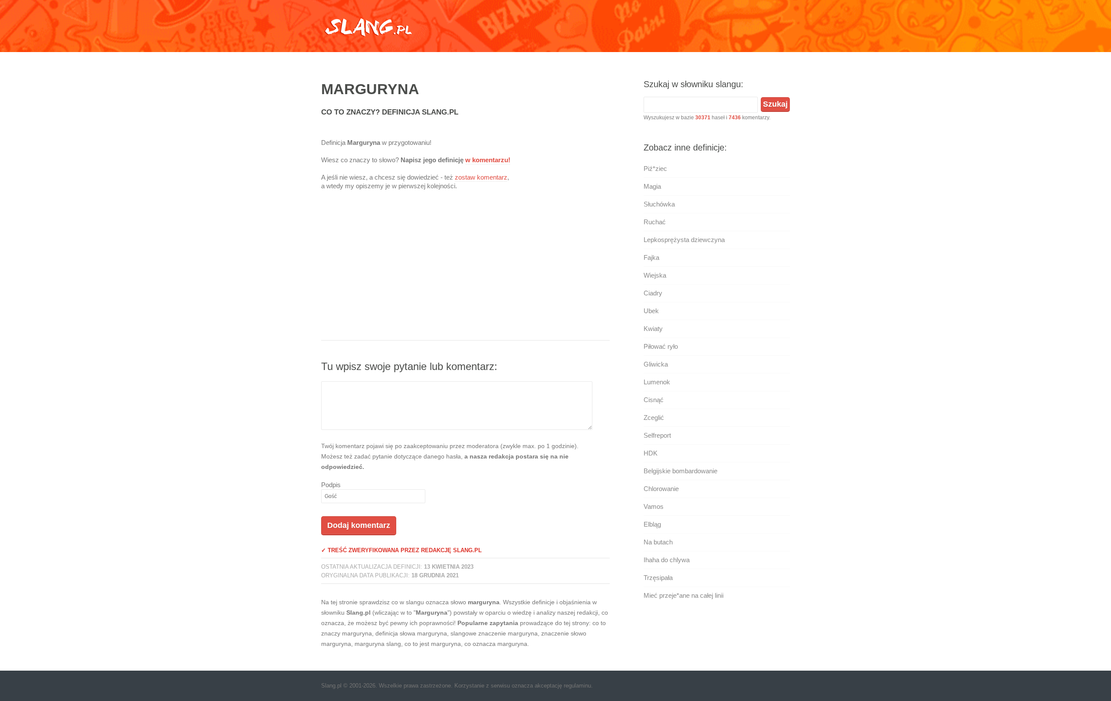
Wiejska (655, 275)
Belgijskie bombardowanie (680, 471)
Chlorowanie (661, 488)
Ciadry (653, 293)
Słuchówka (659, 204)
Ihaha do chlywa (667, 559)
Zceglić (654, 417)
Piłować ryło (661, 346)
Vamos (654, 506)
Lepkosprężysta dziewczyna (684, 239)
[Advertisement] (465, 270)
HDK (650, 453)
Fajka (651, 257)
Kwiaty (653, 328)
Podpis (331, 484)
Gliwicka (656, 364)
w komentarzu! (487, 160)
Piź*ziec (655, 168)
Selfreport (657, 435)
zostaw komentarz (481, 177)
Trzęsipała (658, 577)
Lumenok (657, 382)
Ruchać (655, 222)
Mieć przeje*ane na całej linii (683, 595)
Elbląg (652, 524)
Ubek (651, 310)
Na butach (658, 542)
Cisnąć (654, 399)
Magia (652, 186)
